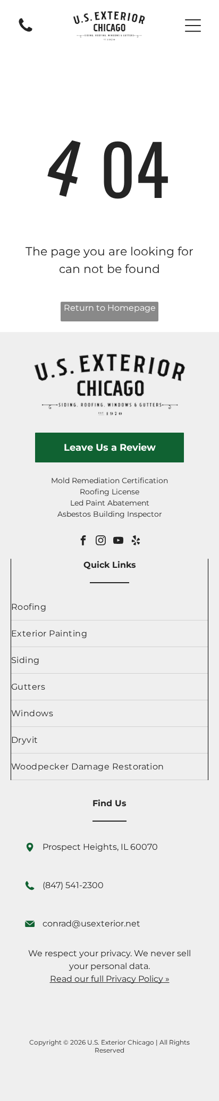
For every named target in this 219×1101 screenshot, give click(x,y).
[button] (193, 26)
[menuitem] (109, 607)
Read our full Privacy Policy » (110, 979)
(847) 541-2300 (73, 885)
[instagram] (101, 541)
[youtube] (118, 541)
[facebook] (83, 541)
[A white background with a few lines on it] (25, 31)
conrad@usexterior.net (91, 923)
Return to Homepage (110, 308)
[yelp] (136, 541)
